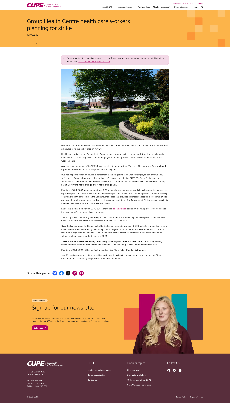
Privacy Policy (181, 397)
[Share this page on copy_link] (74, 273)
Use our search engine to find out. (94, 61)
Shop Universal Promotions (139, 384)
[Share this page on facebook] (61, 273)
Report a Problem (196, 397)
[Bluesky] (174, 370)
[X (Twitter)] (180, 370)
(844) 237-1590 (41, 386)
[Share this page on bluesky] (54, 273)
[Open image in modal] (115, 104)
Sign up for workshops (137, 375)
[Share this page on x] (68, 273)
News (196, 7)
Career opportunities (96, 375)
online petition (119, 208)
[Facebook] (168, 370)
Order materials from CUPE (139, 380)
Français (200, 3)
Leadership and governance (100, 370)
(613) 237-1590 (37, 380)
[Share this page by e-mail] (81, 273)
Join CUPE (177, 3)
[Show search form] (202, 7)
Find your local (144, 7)
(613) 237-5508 (37, 383)
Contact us (92, 380)
